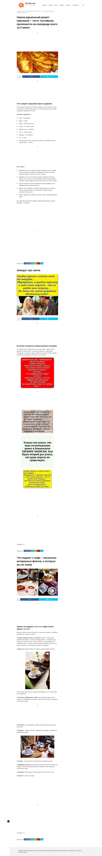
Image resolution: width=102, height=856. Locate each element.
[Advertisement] (4, 838)
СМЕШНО (62, 5)
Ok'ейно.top (30, 3)
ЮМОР (56, 5)
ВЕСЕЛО (51, 5)
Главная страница (20, 11)
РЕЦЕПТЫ (68, 5)
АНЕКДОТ (44, 5)
